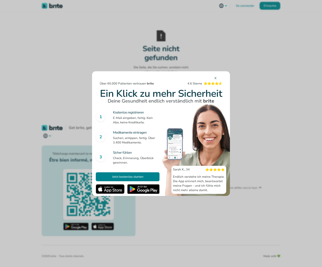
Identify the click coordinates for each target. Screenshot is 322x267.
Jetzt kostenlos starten (127, 177)
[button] (223, 5)
